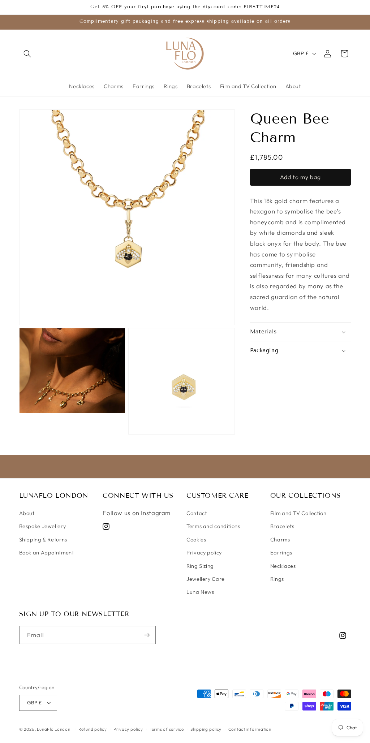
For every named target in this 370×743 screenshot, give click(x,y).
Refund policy (92, 729)
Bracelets (282, 526)
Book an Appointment (46, 552)
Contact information (249, 729)
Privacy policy (204, 552)
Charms (280, 539)
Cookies (196, 539)
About (27, 513)
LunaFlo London (53, 729)
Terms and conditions (213, 526)
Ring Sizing (200, 565)
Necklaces (283, 565)
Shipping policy (205, 729)
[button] (27, 53)
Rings (277, 578)
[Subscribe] (146, 635)
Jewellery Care (205, 578)
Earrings (281, 552)
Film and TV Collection (298, 513)
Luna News (200, 591)
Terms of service (167, 729)
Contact (196, 513)
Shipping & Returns (43, 539)
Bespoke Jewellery (42, 526)
